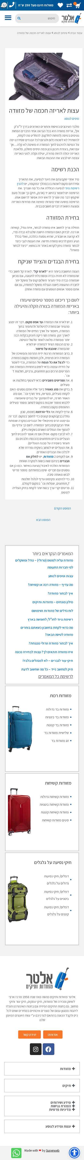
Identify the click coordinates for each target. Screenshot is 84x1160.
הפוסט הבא (43, 520)
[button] (9, 18)
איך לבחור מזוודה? (60, 593)
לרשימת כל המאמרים (55, 676)
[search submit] (19, 18)
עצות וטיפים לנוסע (60, 576)
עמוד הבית (76, 33)
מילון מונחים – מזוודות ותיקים (52, 602)
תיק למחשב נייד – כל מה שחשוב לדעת (47, 669)
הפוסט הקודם (62, 508)
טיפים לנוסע (60, 33)
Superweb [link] (53, 1150)
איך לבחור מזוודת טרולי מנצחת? (51, 643)
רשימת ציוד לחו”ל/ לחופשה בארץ (50, 619)
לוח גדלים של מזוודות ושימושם (52, 610)
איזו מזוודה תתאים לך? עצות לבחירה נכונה (44, 652)
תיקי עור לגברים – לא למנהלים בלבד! (48, 660)
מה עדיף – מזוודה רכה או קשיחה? (50, 584)
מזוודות (48, 456)
